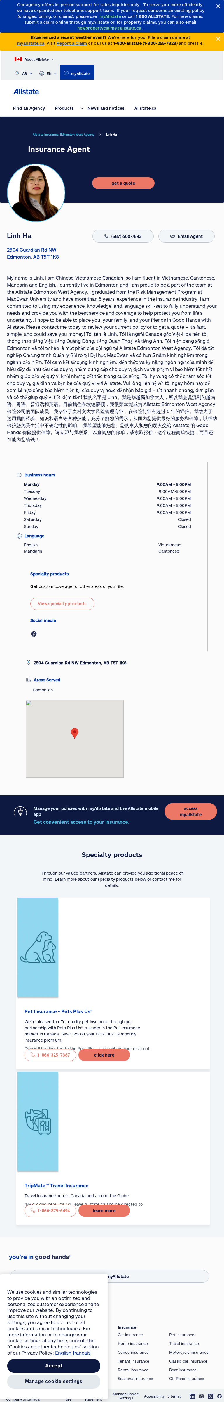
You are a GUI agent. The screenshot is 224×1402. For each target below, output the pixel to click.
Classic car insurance (188, 1361)
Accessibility (154, 1396)
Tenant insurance (133, 1361)
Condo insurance (133, 1352)
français (81, 1352)
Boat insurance (183, 1369)
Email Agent (190, 236)
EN (49, 73)
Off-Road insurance (186, 1378)
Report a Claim (72, 43)
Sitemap (174, 1396)
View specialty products (62, 603)
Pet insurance (181, 1334)
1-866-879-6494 (53, 1210)
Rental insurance (133, 1369)
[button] (75, 733)
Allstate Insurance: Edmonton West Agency (63, 134)
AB (24, 73)
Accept (53, 1365)
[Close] (218, 6)
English (63, 1352)
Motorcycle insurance (189, 1352)
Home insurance (133, 1343)
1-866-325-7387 (53, 1055)
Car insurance (130, 1334)
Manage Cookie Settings (126, 1396)
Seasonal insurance (135, 1378)
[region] (54, 1336)
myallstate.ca (30, 43)
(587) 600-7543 (126, 236)
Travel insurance (184, 1343)
